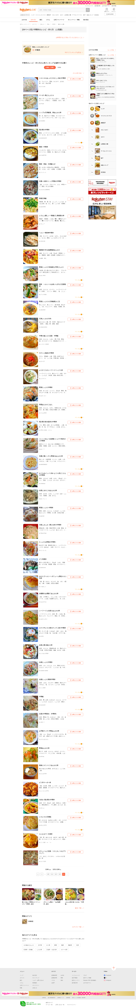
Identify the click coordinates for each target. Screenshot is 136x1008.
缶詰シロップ (90, 15)
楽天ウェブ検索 (87, 977)
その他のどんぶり (28, 945)
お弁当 (62, 975)
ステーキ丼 (64, 949)
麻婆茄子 (49, 15)
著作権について (61, 997)
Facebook (108, 975)
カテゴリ (33, 19)
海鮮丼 (70, 945)
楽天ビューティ (76, 980)
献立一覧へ (79, 908)
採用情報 (68, 997)
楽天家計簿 (97, 6)
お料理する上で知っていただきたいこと (69, 37)
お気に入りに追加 (76, 78)
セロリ (61, 15)
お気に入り (106, 11)
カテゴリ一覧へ (77, 927)
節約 (62, 980)
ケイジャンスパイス (41, 15)
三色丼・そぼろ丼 (51, 949)
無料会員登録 (110, 14)
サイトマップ (35, 977)
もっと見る (111, 50)
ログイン (114, 11)
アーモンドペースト (77, 15)
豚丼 (55, 945)
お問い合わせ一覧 (59, 1004)
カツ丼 (48, 945)
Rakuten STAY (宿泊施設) (89, 980)
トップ (21, 975)
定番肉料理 (54, 975)
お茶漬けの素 (67, 15)
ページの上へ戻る (113, 968)
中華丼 (54, 24)
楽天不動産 (74, 977)
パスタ (53, 980)
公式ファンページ (59, 19)
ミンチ (33, 15)
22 (56, 874)
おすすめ (24, 19)
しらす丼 (39, 949)
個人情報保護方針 (51, 997)
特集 (21, 987)
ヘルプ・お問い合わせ (38, 980)
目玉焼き (96, 15)
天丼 (77, 945)
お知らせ (34, 987)
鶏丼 (62, 945)
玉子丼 (40, 945)
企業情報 (44, 997)
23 (59, 874)
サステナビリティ (71, 1004)
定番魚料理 (54, 977)
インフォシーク (89, 6)
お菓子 (53, 982)
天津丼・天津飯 (28, 949)
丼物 (48, 24)
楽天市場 (114, 6)
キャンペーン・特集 (74, 19)
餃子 (84, 15)
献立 (41, 19)
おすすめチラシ (106, 6)
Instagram (108, 980)
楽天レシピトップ (25, 24)
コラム (48, 19)
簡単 (62, 977)
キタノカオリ (55, 15)
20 (48, 874)
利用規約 (34, 982)
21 (52, 874)
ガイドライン (35, 985)
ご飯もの (42, 24)
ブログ (85, 975)
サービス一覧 (49, 1004)
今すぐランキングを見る (73, 52)
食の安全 (86, 19)
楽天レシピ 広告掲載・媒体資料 (78, 997)
